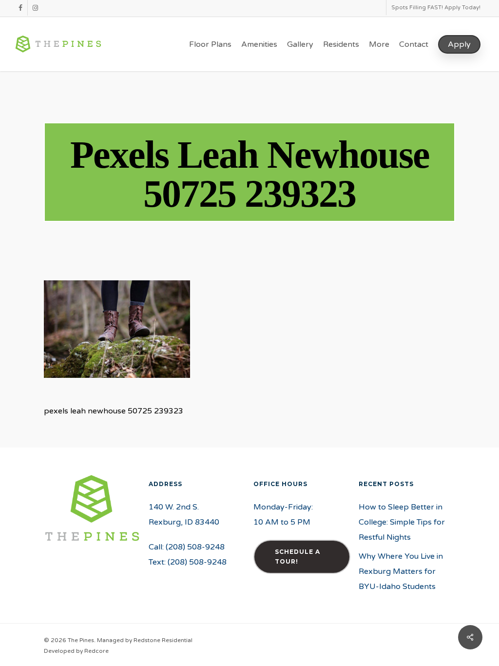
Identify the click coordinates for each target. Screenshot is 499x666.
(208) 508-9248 (195, 547)
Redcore (96, 650)
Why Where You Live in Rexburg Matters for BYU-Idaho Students (401, 571)
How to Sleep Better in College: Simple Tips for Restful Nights (402, 522)
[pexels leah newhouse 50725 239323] (117, 383)
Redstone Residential (163, 640)
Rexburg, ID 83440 (184, 522)
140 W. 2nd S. (174, 507)
